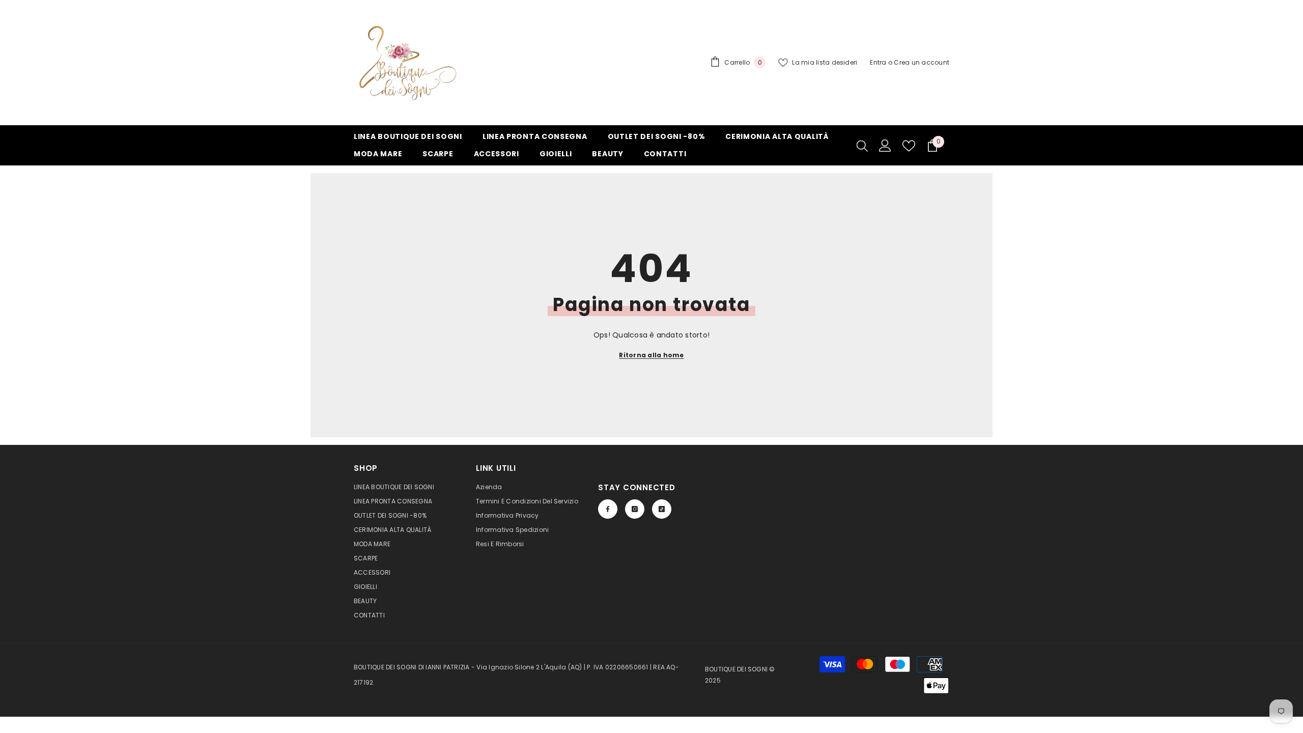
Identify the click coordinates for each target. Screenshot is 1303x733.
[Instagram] (634, 509)
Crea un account (921, 62)
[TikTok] (661, 509)
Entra (878, 62)
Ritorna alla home (651, 355)
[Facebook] (607, 509)
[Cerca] (862, 145)
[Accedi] (885, 145)
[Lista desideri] (909, 145)
